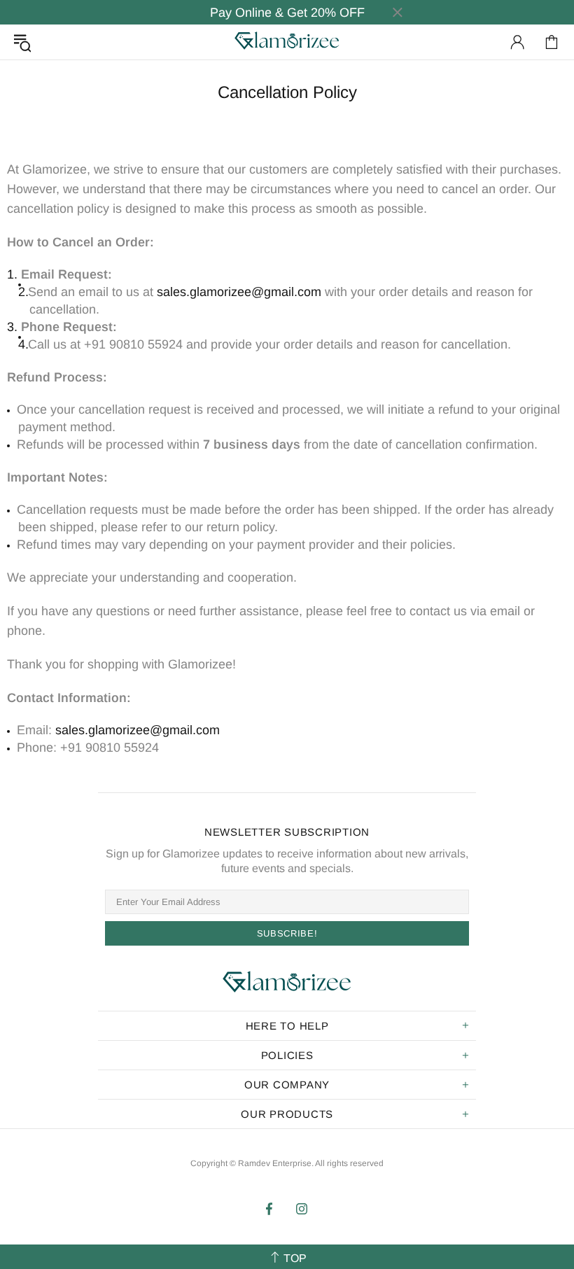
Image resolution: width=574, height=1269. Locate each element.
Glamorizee (287, 41)
